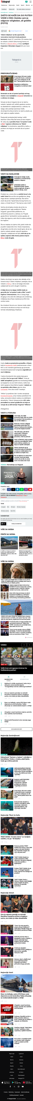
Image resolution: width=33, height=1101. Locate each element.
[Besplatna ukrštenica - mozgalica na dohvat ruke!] (7, 87)
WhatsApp (19, 495)
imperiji (20, 96)
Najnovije (10, 736)
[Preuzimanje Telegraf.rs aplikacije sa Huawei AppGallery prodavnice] (27, 1082)
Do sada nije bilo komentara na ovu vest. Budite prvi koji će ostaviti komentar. (16, 519)
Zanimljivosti (4, 12)
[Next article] (32, 550)
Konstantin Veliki (11, 365)
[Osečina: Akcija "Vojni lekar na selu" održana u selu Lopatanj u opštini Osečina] (7, 1031)
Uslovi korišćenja (23, 501)
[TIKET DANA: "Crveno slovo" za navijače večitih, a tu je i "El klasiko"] (16, 826)
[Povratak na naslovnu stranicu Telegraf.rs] (5, 2)
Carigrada (4, 389)
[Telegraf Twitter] (14, 1086)
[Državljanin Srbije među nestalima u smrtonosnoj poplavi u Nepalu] (7, 179)
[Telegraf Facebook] (10, 1086)
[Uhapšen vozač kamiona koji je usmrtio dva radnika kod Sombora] (7, 1009)
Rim (3, 124)
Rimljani (13, 507)
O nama (6, 1092)
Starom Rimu (12, 44)
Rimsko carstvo (5, 510)
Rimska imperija (21, 507)
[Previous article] (1, 550)
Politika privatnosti (14, 1095)
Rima (2, 238)
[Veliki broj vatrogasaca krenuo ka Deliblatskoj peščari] (16, 656)
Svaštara (11, 12)
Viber (25, 495)
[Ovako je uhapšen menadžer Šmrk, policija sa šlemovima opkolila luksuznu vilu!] (7, 952)
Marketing (11, 1092)
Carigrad (3, 507)
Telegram (3, 497)
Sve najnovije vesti (16, 729)
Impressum (17, 1092)
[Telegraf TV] (22, 1086)
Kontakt (22, 1095)
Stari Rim (13, 510)
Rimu (9, 284)
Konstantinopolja (7, 396)
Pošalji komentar (16, 523)
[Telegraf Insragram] (18, 1086)
